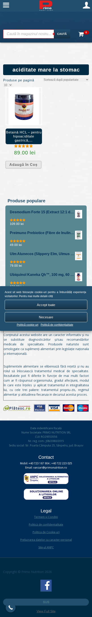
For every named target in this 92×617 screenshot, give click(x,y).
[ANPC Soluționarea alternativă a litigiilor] (46, 483)
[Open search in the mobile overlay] (36, 34)
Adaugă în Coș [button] (23, 165)
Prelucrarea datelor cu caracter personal (46, 540)
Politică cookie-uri (27, 324)
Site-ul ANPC (46, 547)
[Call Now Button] (11, 608)
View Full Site (46, 611)
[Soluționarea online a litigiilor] (46, 499)
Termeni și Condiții (46, 517)
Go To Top (46, 602)
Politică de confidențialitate (57, 324)
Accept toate (46, 305)
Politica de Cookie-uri (46, 532)
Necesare (46, 317)
